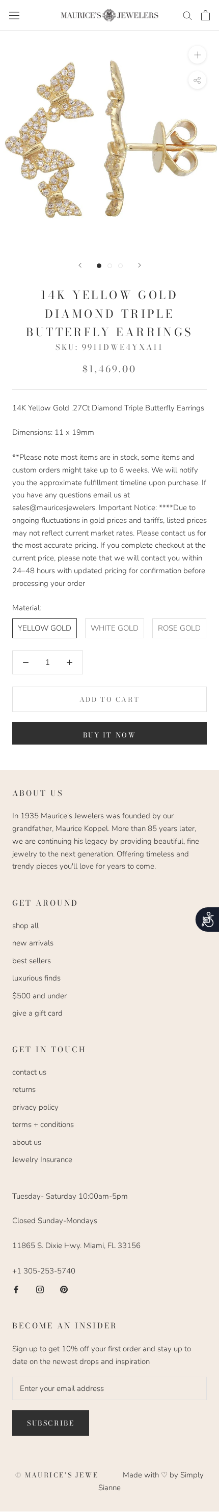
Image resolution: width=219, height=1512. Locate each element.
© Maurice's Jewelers (69, 1475)
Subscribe (50, 1423)
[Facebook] (16, 1289)
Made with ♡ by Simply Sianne (151, 1481)
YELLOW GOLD (44, 628)
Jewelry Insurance (42, 1159)
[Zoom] (197, 55)
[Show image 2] (109, 265)
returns (24, 1089)
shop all (25, 926)
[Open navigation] (14, 15)
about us (26, 1142)
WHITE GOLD (115, 628)
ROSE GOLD (179, 628)
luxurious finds (36, 978)
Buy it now (109, 735)
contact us (29, 1072)
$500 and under (39, 996)
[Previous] (79, 265)
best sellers (31, 961)
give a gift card (37, 1013)
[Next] (139, 265)
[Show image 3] (120, 265)
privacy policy (35, 1107)
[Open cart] (205, 15)
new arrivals (32, 943)
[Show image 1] (99, 265)
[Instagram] (40, 1289)
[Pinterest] (64, 1289)
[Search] (187, 15)
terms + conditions (43, 1124)
